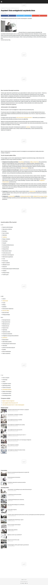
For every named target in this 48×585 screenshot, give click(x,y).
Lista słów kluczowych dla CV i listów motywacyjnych (13, 404)
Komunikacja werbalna (6, 389)
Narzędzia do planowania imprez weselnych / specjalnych (18, 409)
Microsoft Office (5, 310)
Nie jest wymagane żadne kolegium (14, 524)
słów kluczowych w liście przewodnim (24, 117)
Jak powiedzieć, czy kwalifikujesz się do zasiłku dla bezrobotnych (20, 489)
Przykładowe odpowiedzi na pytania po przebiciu (17, 482)
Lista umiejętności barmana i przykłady (15, 419)
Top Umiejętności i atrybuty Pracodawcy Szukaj (16, 449)
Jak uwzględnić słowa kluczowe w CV (10, 402)
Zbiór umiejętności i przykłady (13, 444)
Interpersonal (5, 300)
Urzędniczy (4, 237)
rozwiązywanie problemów (25, 196)
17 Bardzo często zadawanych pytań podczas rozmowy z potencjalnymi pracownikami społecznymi (26, 514)
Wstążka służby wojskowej (12, 529)
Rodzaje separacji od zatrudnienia (14, 477)
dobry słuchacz (25, 168)
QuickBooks (4, 337)
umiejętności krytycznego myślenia (40, 196)
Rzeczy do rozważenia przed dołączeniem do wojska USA (18, 472)
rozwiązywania (11, 196)
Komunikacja (21, 161)
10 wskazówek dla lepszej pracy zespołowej (16, 499)
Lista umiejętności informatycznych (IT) (15, 429)
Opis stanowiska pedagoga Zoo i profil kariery (16, 504)
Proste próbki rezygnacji (12, 509)
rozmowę (28, 127)
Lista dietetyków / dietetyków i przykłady (15, 414)
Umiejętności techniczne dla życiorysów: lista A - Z (17, 434)
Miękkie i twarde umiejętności (8, 400)
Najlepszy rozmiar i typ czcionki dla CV (15, 534)
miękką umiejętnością (34, 161)
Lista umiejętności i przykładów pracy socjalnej (16, 424)
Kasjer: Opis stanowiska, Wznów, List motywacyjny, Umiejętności (19, 439)
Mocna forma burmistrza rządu (13, 539)
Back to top (24, 579)
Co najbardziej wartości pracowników (14, 494)
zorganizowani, (32, 191)
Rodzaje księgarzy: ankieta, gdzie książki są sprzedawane (18, 544)
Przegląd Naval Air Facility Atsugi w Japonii (15, 519)
